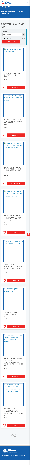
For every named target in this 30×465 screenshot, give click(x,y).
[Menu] (27, 3)
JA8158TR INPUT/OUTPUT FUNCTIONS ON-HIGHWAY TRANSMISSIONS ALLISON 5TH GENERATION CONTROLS (13, 410)
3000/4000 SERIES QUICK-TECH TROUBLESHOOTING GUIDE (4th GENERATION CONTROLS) (12, 169)
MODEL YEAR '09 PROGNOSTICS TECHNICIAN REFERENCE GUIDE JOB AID (13, 266)
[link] (13, 59)
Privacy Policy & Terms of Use (10, 458)
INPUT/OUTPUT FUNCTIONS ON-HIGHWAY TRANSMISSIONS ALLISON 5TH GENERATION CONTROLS (13, 361)
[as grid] (7, 38)
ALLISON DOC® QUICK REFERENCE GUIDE (11, 313)
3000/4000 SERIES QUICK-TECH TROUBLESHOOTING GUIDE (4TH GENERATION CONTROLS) (12, 217)
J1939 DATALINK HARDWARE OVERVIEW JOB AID (13, 74)
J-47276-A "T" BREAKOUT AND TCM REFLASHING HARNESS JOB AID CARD (13, 121)
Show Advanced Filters (11, 42)
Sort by (4, 32)
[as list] (10, 38)
